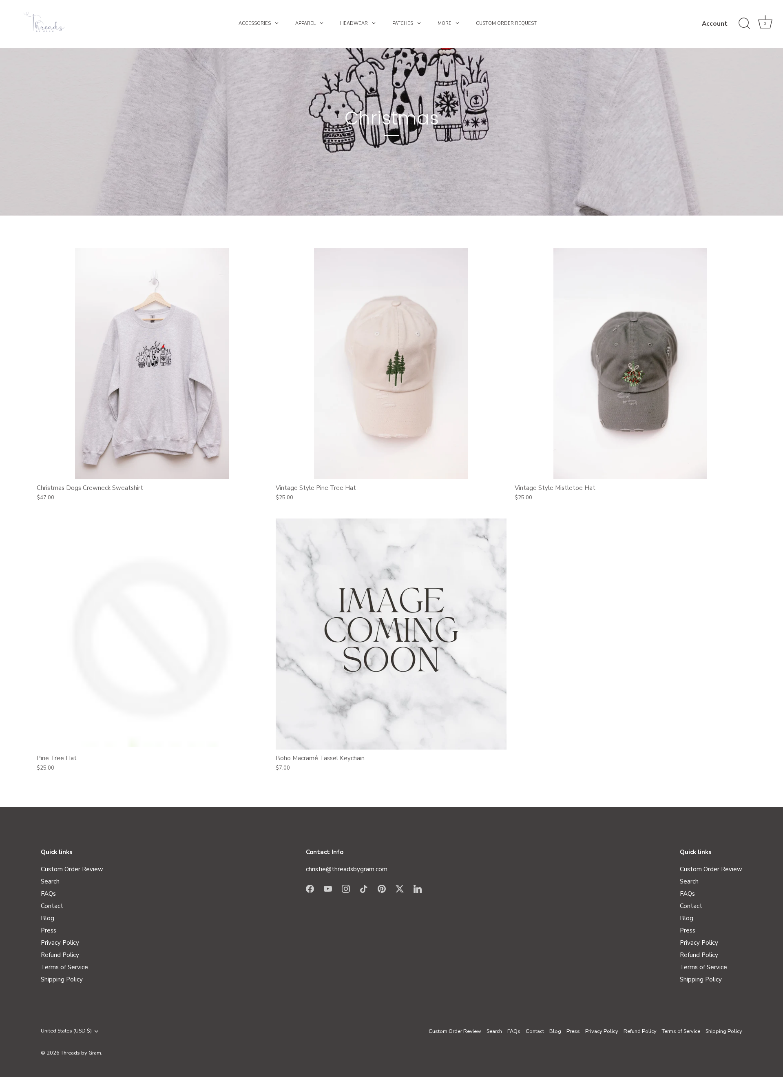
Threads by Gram (81, 1053)
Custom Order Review (72, 869)
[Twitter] (400, 888)
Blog (47, 918)
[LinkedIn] (418, 888)
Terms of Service (64, 967)
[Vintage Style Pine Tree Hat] (391, 363)
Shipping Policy (62, 979)
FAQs (48, 894)
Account (715, 24)
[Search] (744, 24)
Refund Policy (60, 955)
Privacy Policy (60, 943)
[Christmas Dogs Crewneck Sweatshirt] (152, 363)
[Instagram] (346, 888)
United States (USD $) (66, 1031)
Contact (52, 906)
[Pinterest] (382, 888)
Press (48, 930)
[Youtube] (328, 888)
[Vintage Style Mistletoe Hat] (630, 363)
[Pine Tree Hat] (152, 634)
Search (50, 881)
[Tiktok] (364, 888)
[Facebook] (310, 888)
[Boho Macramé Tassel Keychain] (391, 634)
